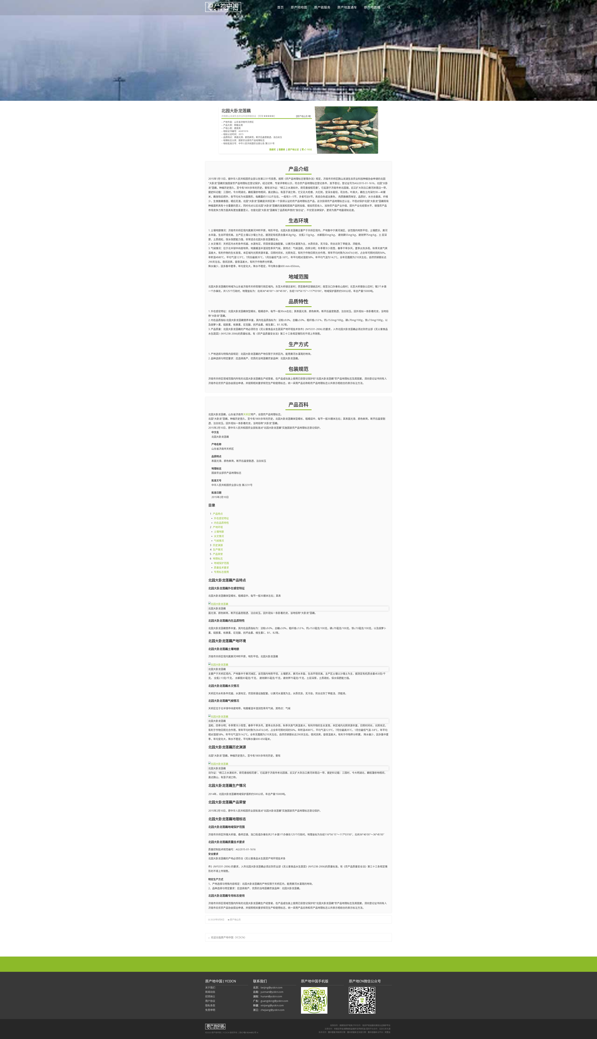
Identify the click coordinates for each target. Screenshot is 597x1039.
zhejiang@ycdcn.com (272, 1010)
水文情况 (219, 536)
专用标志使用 (221, 572)
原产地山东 (302, 116)
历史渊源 (218, 545)
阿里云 (387, 1032)
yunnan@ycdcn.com (272, 992)
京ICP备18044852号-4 (248, 1032)
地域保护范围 (221, 563)
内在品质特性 (221, 522)
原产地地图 (299, 7)
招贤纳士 (210, 996)
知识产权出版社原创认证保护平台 (376, 1025)
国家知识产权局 (346, 1025)
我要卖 (282, 149)
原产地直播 (372, 7)
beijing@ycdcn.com (271, 987)
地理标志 (218, 558)
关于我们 (210, 987)
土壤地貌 (219, 531)
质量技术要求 (221, 567)
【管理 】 (266, 116)
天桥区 (247, 414)
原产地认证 (293, 149)
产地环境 (218, 527)
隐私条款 (210, 1005)
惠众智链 (332, 1032)
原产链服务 (322, 7)
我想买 (272, 149)
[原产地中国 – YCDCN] (220, 6)
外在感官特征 (221, 518)
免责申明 (210, 1010)
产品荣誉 (218, 554)
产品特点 (218, 513)
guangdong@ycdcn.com (274, 1001)
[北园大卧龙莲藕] (298, 604)
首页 (280, 7)
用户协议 (210, 1001)
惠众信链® (372, 1032)
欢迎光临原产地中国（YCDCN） (227, 937)
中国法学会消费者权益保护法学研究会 (350, 1028)
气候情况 (219, 540)
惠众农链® (351, 1032)
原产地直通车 (347, 7)
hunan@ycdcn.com (271, 996)
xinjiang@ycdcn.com (272, 1005)
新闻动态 (210, 992)
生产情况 (218, 549)
